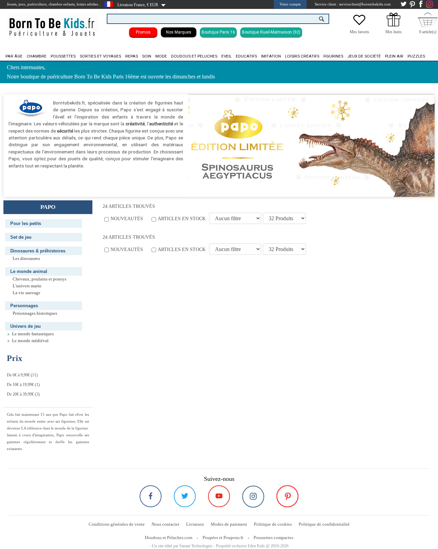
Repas (131, 56)
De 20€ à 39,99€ (20, 394)
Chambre (37, 56)
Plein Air (394, 56)
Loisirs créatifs (302, 56)
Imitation (271, 56)
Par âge (14, 56)
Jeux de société (364, 56)
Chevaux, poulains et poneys (39, 279)
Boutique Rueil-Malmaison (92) (271, 32)
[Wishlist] (359, 25)
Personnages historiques (35, 313)
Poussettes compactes (273, 537)
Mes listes (393, 31)
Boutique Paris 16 (218, 32)
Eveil (226, 56)
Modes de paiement (229, 524)
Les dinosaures (26, 258)
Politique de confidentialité (324, 524)
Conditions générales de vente (117, 524)
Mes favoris (359, 31)
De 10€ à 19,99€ (20, 384)
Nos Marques (178, 32)
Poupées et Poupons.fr (223, 537)
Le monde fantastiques (33, 334)
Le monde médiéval (30, 340)
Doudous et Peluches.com (168, 537)
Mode (161, 56)
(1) (23, 384)
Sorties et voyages (100, 56)
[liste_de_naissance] (393, 25)
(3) (23, 394)
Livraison (195, 524)
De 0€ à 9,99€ (18, 375)
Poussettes (63, 56)
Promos (143, 32)
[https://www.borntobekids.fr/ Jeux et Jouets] (52, 22)
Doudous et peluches (194, 56)
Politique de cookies (273, 524)
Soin (146, 56)
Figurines (333, 56)
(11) (22, 375)
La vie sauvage (26, 292)
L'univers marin (27, 286)
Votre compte (290, 4)
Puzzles (416, 56)
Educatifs (246, 56)
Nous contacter (165, 524)
